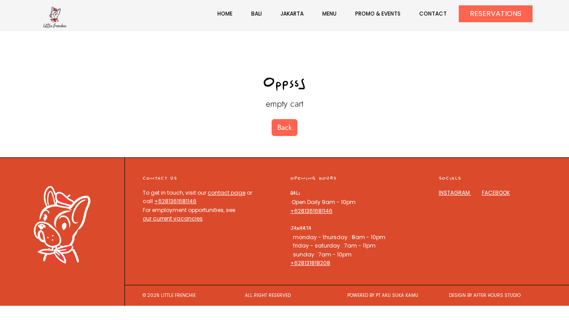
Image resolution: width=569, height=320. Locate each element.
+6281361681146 (175, 201)
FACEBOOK (496, 192)
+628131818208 (310, 263)
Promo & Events (378, 13)
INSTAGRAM (455, 192)
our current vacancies (173, 218)
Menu (329, 13)
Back (284, 127)
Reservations (495, 13)
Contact (433, 13)
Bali (256, 13)
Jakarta (292, 13)
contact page (226, 192)
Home (224, 13)
